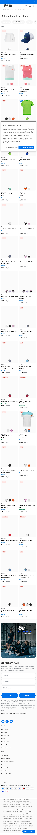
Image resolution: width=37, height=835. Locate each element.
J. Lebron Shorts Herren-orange (25, 194)
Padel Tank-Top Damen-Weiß (9, 331)
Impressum (28, 785)
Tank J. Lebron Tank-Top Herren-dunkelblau (8, 262)
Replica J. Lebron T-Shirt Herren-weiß (8, 506)
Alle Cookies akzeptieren (26, 147)
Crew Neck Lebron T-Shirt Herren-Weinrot (26, 402)
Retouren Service (5, 735)
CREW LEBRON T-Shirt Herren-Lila (27, 506)
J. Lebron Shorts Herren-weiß (27, 470)
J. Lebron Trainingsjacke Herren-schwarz (8, 471)
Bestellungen (4, 732)
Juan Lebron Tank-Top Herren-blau (25, 160)
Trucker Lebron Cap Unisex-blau (26, 55)
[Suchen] (26, 6)
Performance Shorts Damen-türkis (9, 194)
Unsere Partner (4, 744)
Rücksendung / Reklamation (8, 761)
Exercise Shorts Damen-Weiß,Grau (25, 541)
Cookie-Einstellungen (6, 747)
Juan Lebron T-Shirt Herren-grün (9, 160)
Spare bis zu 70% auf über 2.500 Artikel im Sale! (18, 2)
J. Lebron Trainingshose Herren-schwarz (8, 611)
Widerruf (3, 764)
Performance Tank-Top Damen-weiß (7, 90)
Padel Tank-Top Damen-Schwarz (25, 297)
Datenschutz (4, 785)
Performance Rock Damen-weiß (8, 55)
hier (24, 139)
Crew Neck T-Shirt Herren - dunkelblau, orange (26, 576)
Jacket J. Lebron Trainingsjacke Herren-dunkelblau (7, 368)
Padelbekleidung (7, 9)
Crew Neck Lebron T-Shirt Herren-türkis (26, 367)
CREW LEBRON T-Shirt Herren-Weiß (9, 436)
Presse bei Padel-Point (6, 773)
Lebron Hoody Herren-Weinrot (9, 401)
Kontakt (3, 738)
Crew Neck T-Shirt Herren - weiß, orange (26, 436)
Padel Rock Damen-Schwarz (26, 228)
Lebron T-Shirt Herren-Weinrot (9, 540)
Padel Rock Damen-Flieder (26, 261)
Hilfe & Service (4, 729)
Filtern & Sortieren (29, 831)
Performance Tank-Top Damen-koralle (25, 90)
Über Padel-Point (5, 741)
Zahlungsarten (4, 755)
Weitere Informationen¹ (21, 713)
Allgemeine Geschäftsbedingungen (17, 785)
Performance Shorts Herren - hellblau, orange (9, 576)
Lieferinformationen (5, 758)
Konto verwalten (5, 767)
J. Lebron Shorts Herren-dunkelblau (25, 332)
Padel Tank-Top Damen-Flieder (9, 296)
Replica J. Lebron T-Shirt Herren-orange (25, 611)
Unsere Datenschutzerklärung (8, 713)
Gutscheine (4, 770)
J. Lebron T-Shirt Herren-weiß (9, 228)
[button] (2, 6)
